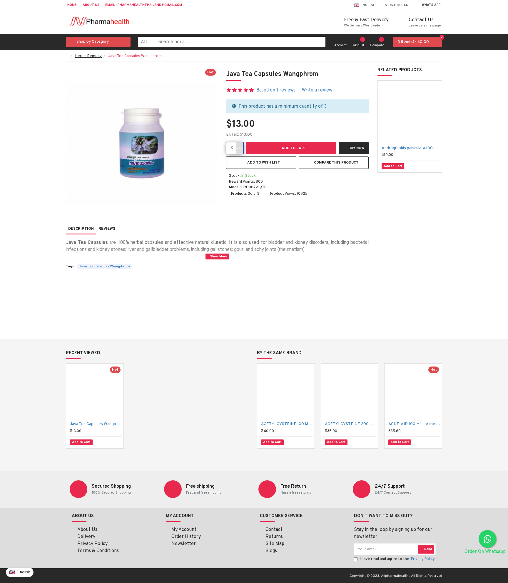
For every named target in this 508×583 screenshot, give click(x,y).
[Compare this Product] (432, 166)
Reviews (106, 228)
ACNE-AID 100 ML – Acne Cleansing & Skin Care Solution (414, 424)
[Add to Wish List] (419, 166)
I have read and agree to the (397, 559)
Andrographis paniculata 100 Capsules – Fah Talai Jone (411, 148)
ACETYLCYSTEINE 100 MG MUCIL (287, 424)
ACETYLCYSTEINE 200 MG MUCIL (351, 424)
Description (81, 228)
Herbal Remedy (88, 56)
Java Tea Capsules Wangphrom (104, 266)
